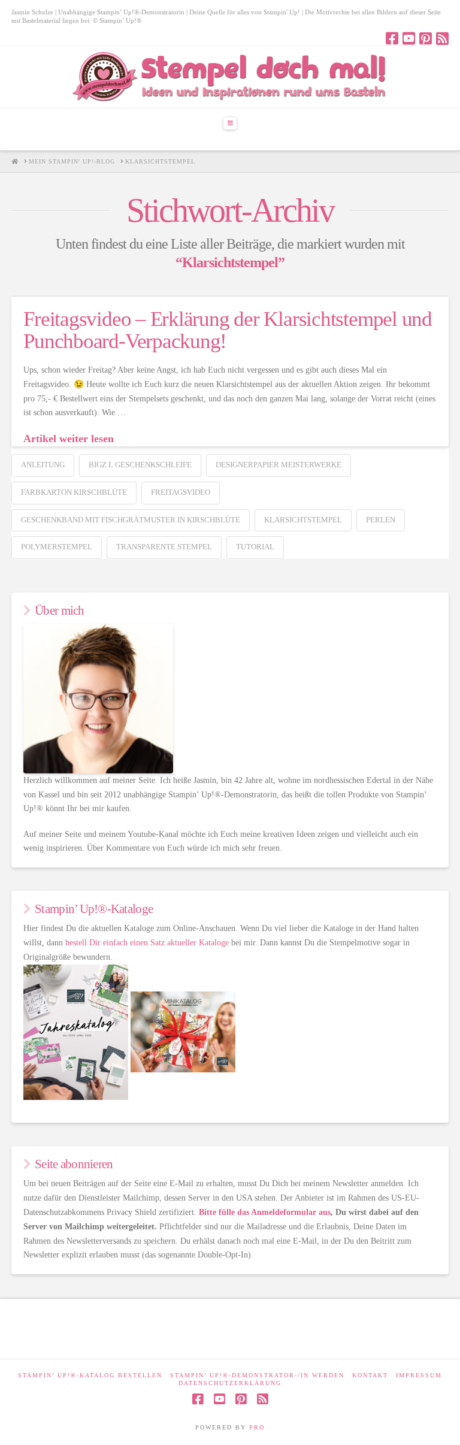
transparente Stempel (164, 546)
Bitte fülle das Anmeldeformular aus (265, 1212)
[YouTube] (408, 38)
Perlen (380, 519)
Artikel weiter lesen (68, 439)
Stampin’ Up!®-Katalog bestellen (90, 1375)
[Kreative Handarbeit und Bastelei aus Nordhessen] (230, 77)
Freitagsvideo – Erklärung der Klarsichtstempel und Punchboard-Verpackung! (227, 330)
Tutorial (255, 546)
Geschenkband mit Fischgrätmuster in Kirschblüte (130, 519)
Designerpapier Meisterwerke (278, 464)
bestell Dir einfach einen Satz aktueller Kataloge (147, 942)
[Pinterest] (425, 38)
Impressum (419, 1375)
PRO (257, 1427)
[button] (230, 123)
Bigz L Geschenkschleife (140, 464)
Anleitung (43, 464)
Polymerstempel (56, 546)
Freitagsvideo (180, 492)
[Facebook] (392, 38)
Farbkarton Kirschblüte (74, 492)
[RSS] (442, 38)
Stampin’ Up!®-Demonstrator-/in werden (257, 1375)
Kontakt (370, 1375)
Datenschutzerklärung (230, 1383)
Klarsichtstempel (303, 519)
